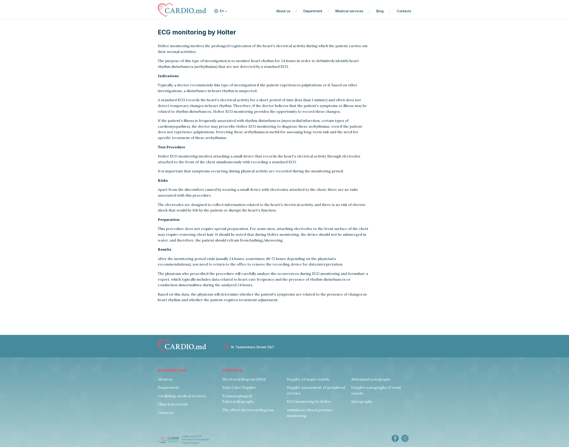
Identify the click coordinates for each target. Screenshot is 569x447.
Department (312, 11)
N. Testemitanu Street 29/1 (252, 347)
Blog (380, 11)
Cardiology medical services (182, 396)
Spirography (361, 401)
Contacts (404, 11)
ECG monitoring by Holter (309, 401)
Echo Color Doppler (239, 387)
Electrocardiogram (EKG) (244, 379)
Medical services (349, 11)
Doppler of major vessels (308, 379)
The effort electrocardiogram (248, 410)
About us (283, 11)
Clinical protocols (173, 404)
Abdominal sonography (371, 379)
